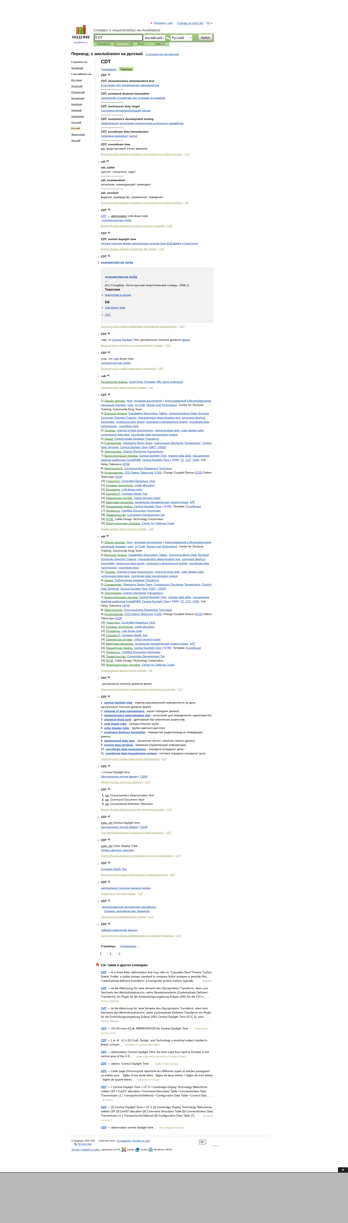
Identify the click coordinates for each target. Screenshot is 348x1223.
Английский (77, 68)
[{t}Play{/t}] (109, 74)
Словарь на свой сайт (190, 23)
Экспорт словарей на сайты (85, 1149)
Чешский (75, 140)
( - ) (157, 447)
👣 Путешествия (83, 1144)
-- (139, 326)
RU (208, 23)
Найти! (205, 37)
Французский (78, 134)
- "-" (129, 249)
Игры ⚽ (160, 43)
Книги (141, 43)
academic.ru (81, 42)
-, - (141, 154)
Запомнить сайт (163, 23)
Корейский (76, 104)
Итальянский (78, 92)
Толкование (108, 69)
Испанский (76, 86)
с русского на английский (162, 54)
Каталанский (77, 98)
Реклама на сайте (141, 1140)
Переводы (122, 43)
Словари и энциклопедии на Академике (126, 30)
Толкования (103, 43)
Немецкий (76, 110)
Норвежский (77, 116)
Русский (75, 128)
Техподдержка (123, 1140)
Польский (76, 122)
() (142, 123)
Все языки (76, 80)
